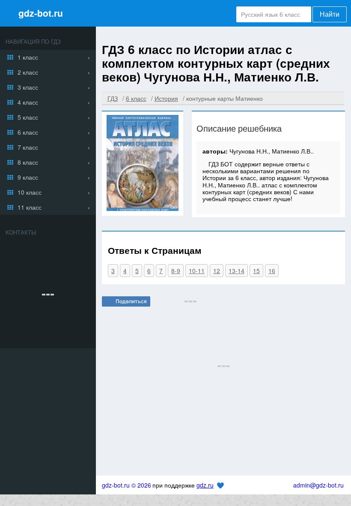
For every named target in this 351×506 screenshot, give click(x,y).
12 (216, 270)
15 (256, 270)
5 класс (28, 117)
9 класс (28, 177)
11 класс (30, 207)
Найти (329, 14)
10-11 (197, 270)
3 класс (28, 87)
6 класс (28, 132)
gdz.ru (205, 485)
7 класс (28, 147)
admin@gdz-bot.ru (318, 485)
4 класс (28, 102)
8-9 (175, 270)
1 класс (28, 57)
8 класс (28, 162)
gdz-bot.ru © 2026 (126, 485)
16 (271, 270)
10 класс (30, 192)
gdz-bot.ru (40, 12)
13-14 (236, 270)
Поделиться (131, 301)
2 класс (28, 72)
